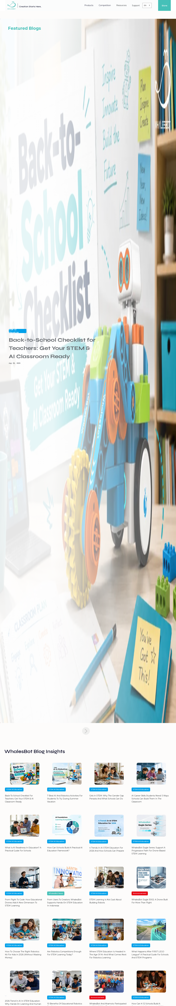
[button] (89, 5)
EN (145, 5)
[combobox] (147, 5)
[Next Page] (86, 731)
